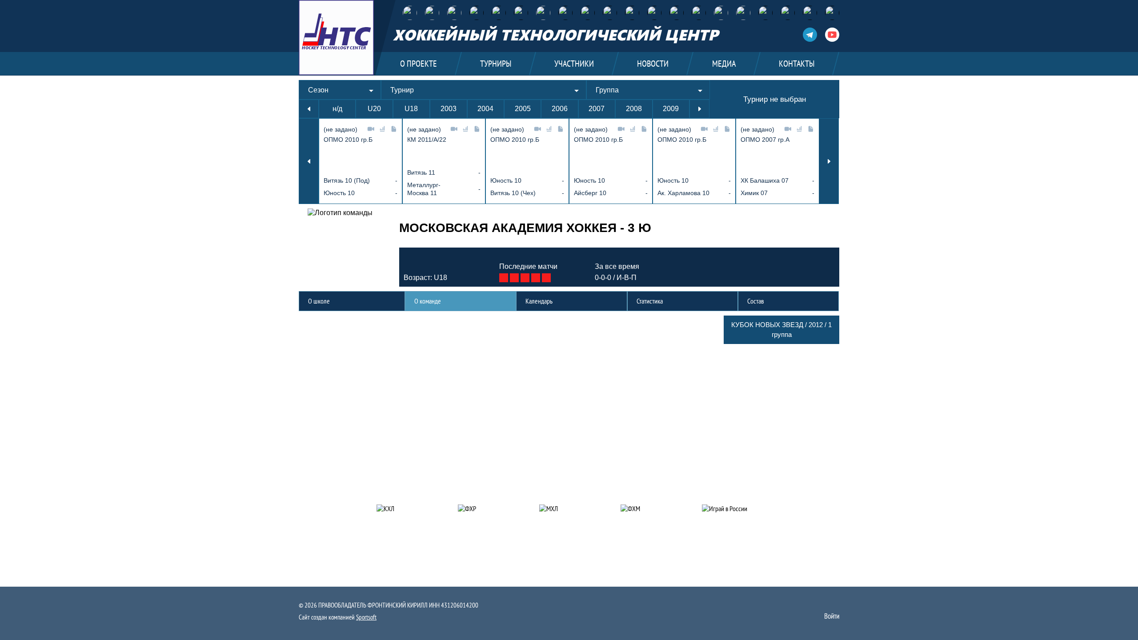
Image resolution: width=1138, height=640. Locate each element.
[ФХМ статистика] (743, 13)
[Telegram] (809, 35)
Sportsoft (366, 617)
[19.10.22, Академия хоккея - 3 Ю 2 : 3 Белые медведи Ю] (503, 277)
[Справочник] (832, 13)
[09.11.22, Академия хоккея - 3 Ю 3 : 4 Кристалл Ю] (525, 277)
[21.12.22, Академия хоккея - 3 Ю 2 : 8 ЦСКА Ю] (546, 277)
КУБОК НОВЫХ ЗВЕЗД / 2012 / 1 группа (781, 329)
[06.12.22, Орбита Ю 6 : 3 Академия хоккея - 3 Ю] (535, 277)
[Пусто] (476, 13)
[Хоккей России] (699, 13)
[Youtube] (832, 35)
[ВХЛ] (565, 13)
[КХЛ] (543, 13)
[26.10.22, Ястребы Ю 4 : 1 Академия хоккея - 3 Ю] (514, 277)
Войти (831, 616)
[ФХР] (410, 13)
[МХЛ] (588, 13)
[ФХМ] (432, 13)
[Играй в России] (732, 508)
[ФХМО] (454, 13)
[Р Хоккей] (721, 13)
